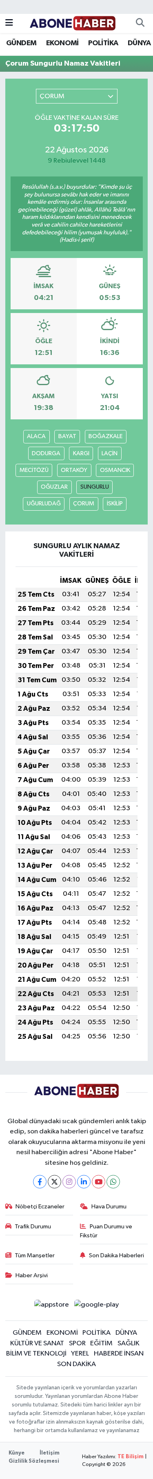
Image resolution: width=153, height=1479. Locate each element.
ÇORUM (83, 503)
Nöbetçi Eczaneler (40, 1206)
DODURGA (46, 453)
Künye (16, 1453)
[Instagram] (69, 1181)
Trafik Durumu (33, 1226)
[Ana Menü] (9, 23)
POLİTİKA (103, 43)
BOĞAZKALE (105, 436)
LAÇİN (110, 453)
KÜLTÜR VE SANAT (37, 1343)
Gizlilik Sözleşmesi (34, 1461)
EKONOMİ (62, 43)
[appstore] (52, 1306)
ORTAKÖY (74, 470)
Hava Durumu (108, 1206)
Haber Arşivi (32, 1275)
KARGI (81, 453)
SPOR (77, 1343)
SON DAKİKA (76, 1364)
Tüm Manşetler (35, 1255)
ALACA (36, 436)
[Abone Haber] (73, 23)
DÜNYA (139, 43)
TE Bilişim (131, 1456)
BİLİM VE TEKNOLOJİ (36, 1353)
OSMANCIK (115, 470)
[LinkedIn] (84, 1181)
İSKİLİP (115, 503)
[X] (54, 1181)
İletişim (50, 1453)
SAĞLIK (129, 1343)
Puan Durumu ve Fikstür (106, 1231)
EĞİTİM (101, 1343)
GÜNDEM (21, 43)
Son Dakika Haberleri (116, 1255)
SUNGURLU (94, 487)
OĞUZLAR (54, 487)
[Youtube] (98, 1181)
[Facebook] (40, 1181)
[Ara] (140, 23)
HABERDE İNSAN (119, 1353)
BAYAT (67, 436)
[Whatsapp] (113, 1181)
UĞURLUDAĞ (44, 503)
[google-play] (97, 1306)
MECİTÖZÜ (34, 470)
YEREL (80, 1353)
